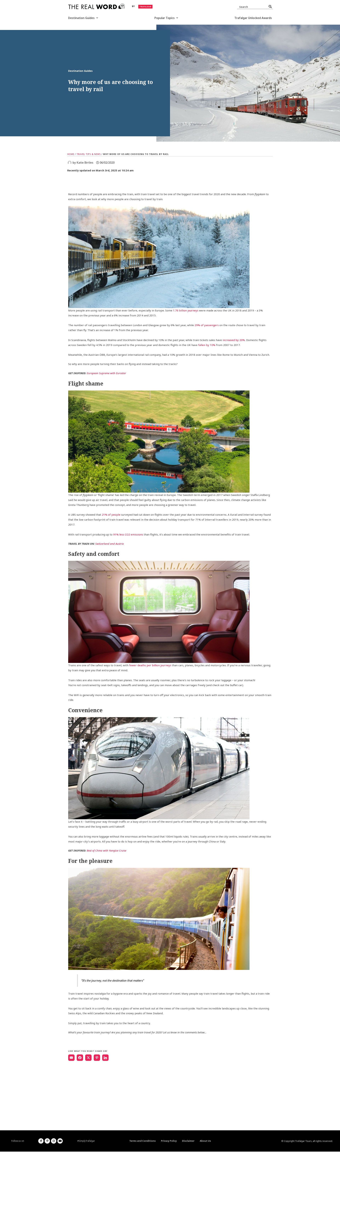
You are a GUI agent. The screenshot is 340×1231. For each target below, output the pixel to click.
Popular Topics (164, 18)
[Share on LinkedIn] (105, 1057)
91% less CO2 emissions (128, 534)
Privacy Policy (169, 1140)
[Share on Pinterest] (97, 1057)
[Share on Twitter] (88, 1057)
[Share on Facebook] (80, 1057)
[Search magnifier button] (270, 6)
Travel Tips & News (88, 154)
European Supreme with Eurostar (106, 373)
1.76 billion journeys (185, 310)
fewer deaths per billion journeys (150, 665)
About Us (205, 1140)
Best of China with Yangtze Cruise (106, 850)
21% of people (111, 514)
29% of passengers (207, 325)
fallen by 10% (206, 345)
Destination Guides (81, 18)
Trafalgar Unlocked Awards (253, 18)
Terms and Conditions (142, 1140)
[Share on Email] (71, 1057)
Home (70, 154)
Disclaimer (188, 1140)
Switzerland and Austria (109, 543)
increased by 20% (234, 340)
